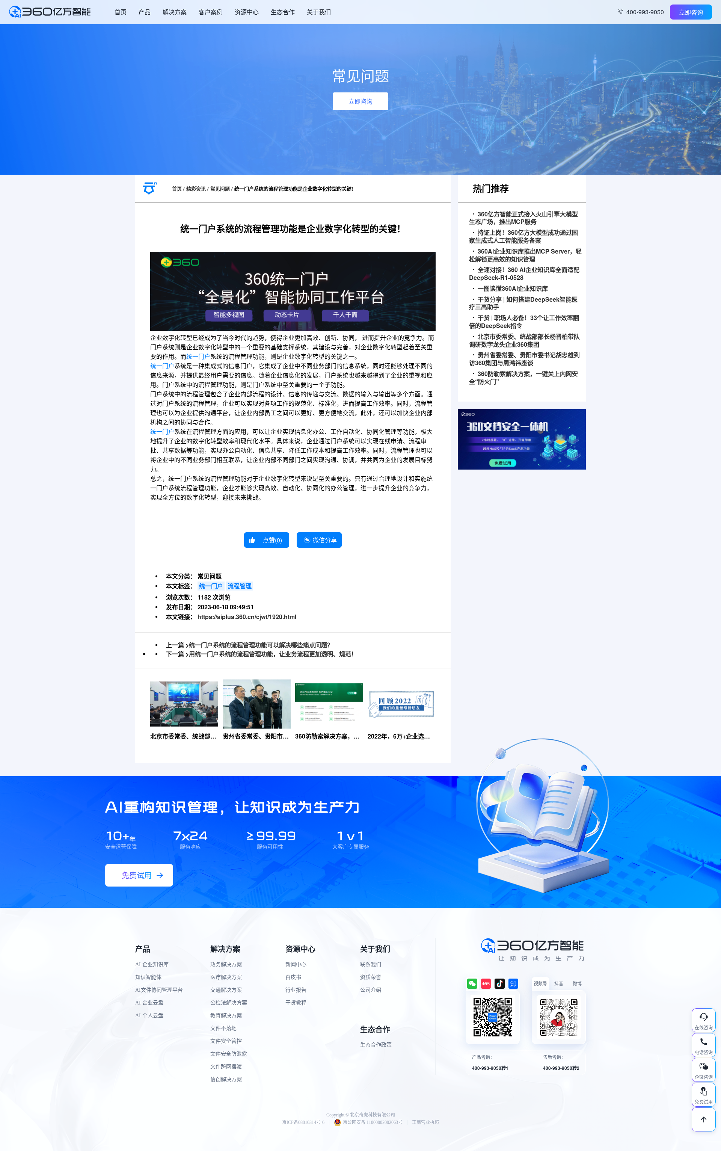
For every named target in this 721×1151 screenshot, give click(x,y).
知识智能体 (148, 977)
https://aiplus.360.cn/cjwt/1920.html (247, 616)
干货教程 (295, 1003)
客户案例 (211, 12)
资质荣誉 (370, 977)
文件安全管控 (226, 1041)
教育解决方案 (226, 1015)
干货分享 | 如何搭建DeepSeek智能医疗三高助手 (523, 303)
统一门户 (198, 356)
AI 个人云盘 (149, 1015)
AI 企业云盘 (149, 1003)
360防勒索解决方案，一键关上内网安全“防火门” (523, 378)
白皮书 (293, 977)
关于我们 (319, 12)
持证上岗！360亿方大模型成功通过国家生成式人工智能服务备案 (523, 237)
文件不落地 (223, 1028)
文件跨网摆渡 (226, 1066)
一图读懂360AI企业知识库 (513, 289)
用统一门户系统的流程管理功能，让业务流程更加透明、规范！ (273, 654)
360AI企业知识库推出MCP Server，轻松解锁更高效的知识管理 (525, 255)
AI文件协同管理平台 (159, 990)
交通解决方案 (226, 990)
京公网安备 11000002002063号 (373, 1122)
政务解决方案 (226, 964)
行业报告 (295, 990)
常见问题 (220, 188)
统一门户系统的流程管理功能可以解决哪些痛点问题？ (261, 644)
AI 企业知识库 (152, 964)
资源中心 (247, 12)
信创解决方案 (226, 1079)
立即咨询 (691, 12)
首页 (121, 12)
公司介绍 (370, 990)
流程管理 (240, 586)
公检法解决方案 (228, 1003)
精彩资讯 (196, 188)
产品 (145, 12)
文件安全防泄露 (228, 1054)
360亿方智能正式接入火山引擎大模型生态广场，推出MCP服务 (523, 218)
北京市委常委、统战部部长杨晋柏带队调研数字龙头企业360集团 (524, 341)
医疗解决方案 (226, 977)
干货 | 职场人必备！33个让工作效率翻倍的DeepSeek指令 (524, 322)
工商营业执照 (425, 1122)
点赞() (272, 540)
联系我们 (370, 964)
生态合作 (283, 12)
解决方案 (175, 12)
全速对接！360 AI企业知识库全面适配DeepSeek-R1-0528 (524, 274)
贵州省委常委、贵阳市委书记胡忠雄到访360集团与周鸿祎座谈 (524, 359)
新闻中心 (295, 964)
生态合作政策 (376, 1045)
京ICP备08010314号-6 (303, 1122)
